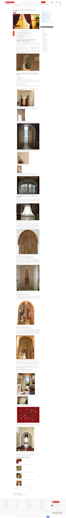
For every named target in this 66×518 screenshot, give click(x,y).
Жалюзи (32, 4)
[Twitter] (13, 32)
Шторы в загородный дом (46, 41)
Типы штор (44, 37)
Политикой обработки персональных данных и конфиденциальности (39, 516)
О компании (5, 503)
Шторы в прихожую (17, 488)
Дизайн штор (44, 30)
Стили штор (44, 36)
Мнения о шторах (45, 33)
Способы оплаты (29, 504)
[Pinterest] (13, 35)
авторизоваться (25, 495)
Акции (28, 503)
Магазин (16, 508)
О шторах (47, 4)
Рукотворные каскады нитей (20, 35)
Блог (28, 508)
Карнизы (22, 4)
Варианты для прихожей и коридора (21, 36)
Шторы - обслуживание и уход (46, 39)
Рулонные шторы (27, 4)
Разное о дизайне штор (45, 34)
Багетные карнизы (16, 4)
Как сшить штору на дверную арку (20, 34)
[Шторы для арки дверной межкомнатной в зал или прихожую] (28, 136)
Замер (16, 503)
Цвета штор (44, 38)
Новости (43, 28)
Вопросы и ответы (6, 504)
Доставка (17, 504)
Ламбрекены (44, 32)
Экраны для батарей (42, 4)
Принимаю (48, 516)
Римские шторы (44, 35)
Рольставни (36, 4)
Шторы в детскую (45, 40)
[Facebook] (13, 33)
